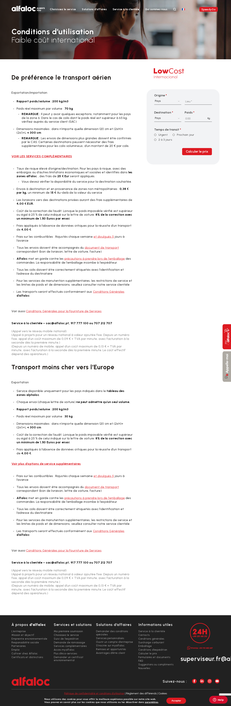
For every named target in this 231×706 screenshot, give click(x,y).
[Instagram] (209, 681)
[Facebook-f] (194, 681)
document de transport (102, 248)
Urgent (163, 134)
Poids (189, 112)
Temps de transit (167, 129)
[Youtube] (217, 681)
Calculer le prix (197, 151)
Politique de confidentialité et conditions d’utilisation (94, 693)
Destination (163, 112)
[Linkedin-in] (202, 681)
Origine (160, 95)
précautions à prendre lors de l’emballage (94, 259)
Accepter (176, 700)
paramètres (151, 702)
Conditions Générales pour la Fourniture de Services (64, 311)
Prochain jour (185, 134)
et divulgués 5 (104, 236)
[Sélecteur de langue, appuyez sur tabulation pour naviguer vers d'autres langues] (183, 9)
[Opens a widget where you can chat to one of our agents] (218, 700)
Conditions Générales (108, 292)
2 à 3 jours (165, 139)
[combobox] (167, 101)
